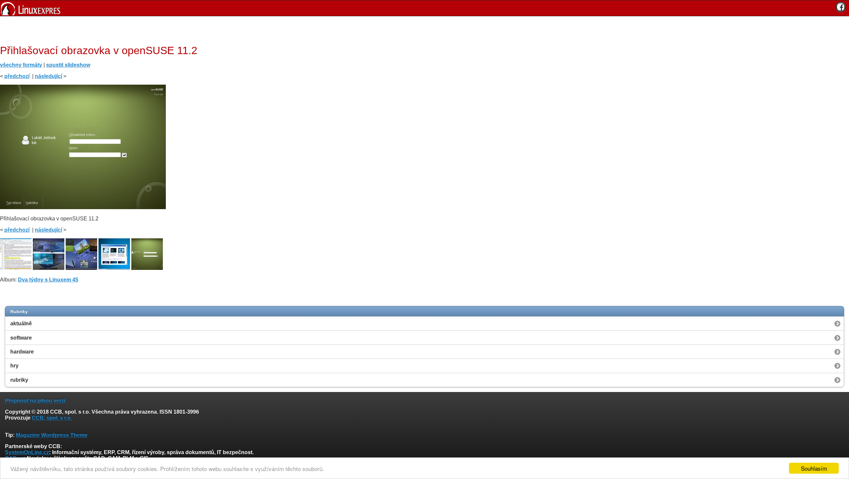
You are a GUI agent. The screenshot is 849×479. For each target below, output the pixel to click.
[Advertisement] (422, 29)
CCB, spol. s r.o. (52, 418)
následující (48, 76)
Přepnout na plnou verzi (35, 400)
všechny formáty (21, 65)
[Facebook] (841, 7)
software (21, 338)
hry (14, 365)
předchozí (17, 76)
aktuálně (21, 323)
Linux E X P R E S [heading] (424, 8)
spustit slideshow (68, 65)
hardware (22, 352)
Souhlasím (814, 468)
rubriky (19, 380)
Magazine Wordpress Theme (52, 435)
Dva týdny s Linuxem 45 (48, 279)
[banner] (424, 8)
